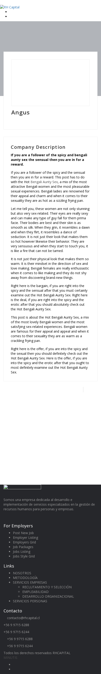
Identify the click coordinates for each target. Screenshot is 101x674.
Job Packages (23, 547)
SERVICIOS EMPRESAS (30, 582)
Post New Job (23, 533)
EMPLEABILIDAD (35, 591)
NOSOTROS (22, 573)
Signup (14, 16)
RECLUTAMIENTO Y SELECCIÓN (47, 587)
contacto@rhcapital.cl (23, 618)
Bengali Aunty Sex (44, 182)
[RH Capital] (9, 7)
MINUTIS (10, 657)
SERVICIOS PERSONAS (30, 601)
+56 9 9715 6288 (16, 625)
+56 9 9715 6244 (16, 632)
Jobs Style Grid (24, 556)
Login (14, 12)
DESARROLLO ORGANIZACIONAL (48, 596)
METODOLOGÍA (25, 577)
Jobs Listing (21, 551)
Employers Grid (24, 542)
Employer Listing (25, 537)
